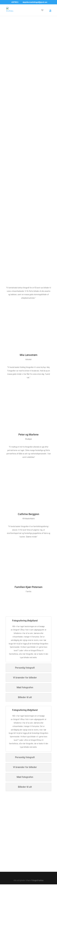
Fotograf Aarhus (37, 880)
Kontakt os (29, 62)
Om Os (12, 143)
